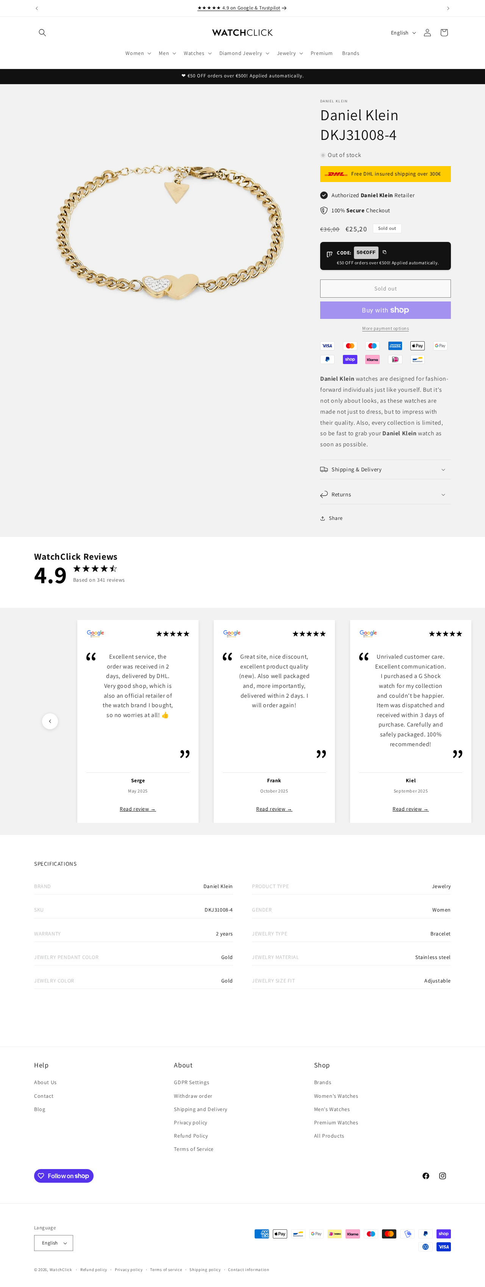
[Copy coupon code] (384, 252)
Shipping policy (205, 1269)
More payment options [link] (385, 328)
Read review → (138, 808)
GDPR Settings (191, 1082)
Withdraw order (193, 1095)
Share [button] (336, 518)
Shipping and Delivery (200, 1109)
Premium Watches (336, 1122)
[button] (42, 32)
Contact (43, 1095)
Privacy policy (190, 1122)
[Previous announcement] (36, 8)
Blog (39, 1109)
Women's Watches (336, 1095)
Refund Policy (191, 1135)
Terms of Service (194, 1149)
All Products (329, 1135)
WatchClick (61, 1269)
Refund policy (93, 1269)
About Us (45, 1082)
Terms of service (166, 1269)
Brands (323, 1082)
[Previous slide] (50, 721)
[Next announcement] (448, 8)
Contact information (248, 1269)
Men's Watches (332, 1109)
